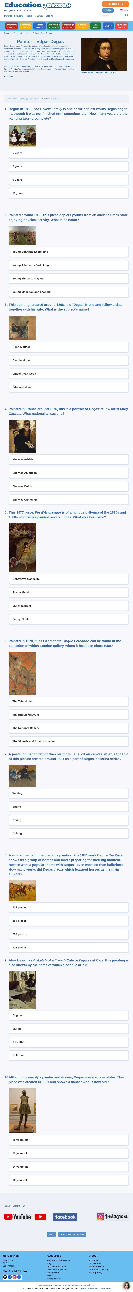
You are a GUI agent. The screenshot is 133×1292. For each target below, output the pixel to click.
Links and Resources (56, 1266)
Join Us (115, 4)
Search (126, 15)
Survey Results (54, 1278)
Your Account (9, 1266)
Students (18, 16)
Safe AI (50, 1275)
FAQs (5, 1263)
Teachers (38, 16)
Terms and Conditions (99, 1269)
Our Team (93, 1260)
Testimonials (95, 1263)
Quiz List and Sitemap (57, 1269)
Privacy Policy (95, 1272)
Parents (8, 16)
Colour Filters (53, 1272)
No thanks (93, 1289)
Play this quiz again (72, 1234)
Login (108, 10)
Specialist (18, 33)
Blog (49, 1263)
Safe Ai (49, 16)
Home (6, 33)
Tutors (28, 16)
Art (27, 33)
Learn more (105, 1289)
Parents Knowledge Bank (58, 1260)
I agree (83, 1289)
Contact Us (8, 1260)
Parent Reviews (96, 1266)
